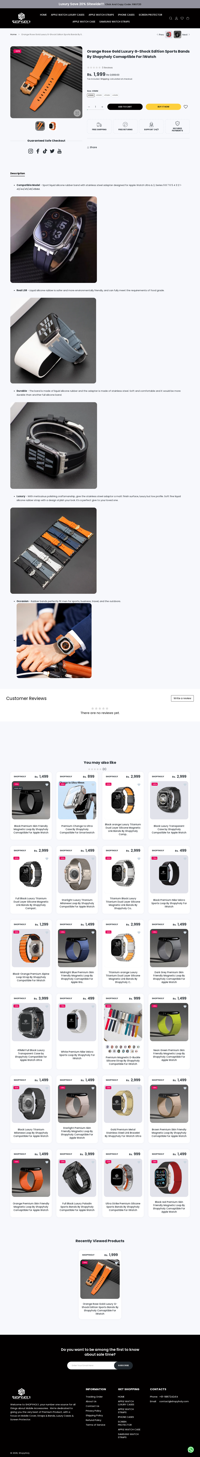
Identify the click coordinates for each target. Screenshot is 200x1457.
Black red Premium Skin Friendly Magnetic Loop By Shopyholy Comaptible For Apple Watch (169, 1206)
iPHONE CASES (126, 1417)
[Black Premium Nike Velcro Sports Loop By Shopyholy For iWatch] (169, 874)
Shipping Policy (94, 1415)
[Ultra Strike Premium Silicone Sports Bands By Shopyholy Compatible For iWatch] (123, 1178)
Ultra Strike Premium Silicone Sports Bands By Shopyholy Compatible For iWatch (123, 1207)
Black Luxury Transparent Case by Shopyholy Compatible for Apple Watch (169, 829)
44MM (115, 95)
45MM (107, 95)
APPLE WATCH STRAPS (126, 1411)
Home (13, 34)
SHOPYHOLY (20, 777)
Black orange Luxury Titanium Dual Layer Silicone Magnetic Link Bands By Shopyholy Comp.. (123, 829)
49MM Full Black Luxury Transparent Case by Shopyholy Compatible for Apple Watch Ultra (31, 1055)
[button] (72, 82)
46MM (99, 95)
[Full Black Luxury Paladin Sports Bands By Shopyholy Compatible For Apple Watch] (77, 1178)
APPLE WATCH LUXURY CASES (126, 1403)
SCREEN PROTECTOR (125, 1423)
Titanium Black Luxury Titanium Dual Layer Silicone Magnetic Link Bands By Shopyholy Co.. (123, 903)
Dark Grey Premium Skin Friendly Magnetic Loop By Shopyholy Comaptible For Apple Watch (169, 977)
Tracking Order (94, 1396)
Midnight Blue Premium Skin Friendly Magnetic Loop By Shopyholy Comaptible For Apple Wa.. (77, 977)
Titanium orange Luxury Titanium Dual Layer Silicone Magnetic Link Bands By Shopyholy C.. (123, 977)
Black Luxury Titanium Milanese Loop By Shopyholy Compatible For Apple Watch (30, 1133)
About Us (91, 1401)
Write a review (182, 698)
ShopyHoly (24, 1453)
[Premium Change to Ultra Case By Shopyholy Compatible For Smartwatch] (77, 800)
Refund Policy (93, 1420)
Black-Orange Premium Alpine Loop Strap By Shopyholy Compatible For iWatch (31, 977)
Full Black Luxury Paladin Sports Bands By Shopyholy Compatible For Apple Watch (77, 1207)
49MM (91, 95)
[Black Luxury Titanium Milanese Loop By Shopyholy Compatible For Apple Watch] (31, 1104)
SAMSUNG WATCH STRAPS (128, 1435)
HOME (121, 1396)
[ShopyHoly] (21, 18)
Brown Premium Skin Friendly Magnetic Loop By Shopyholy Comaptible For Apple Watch (169, 1133)
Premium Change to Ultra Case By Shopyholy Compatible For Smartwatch (77, 829)
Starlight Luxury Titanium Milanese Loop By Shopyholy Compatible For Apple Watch (77, 903)
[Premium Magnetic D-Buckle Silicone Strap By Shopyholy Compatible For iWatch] (123, 1022)
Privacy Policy (93, 1410)
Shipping (104, 79)
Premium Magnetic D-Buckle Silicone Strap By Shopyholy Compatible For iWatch (123, 1060)
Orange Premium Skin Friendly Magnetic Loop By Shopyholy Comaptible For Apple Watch (31, 1207)
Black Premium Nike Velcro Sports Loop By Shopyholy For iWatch (169, 903)
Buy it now (163, 106)
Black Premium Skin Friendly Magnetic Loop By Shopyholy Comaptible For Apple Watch (30, 829)
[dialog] (171, 18)
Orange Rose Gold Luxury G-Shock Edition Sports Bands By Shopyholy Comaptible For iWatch (100, 1308)
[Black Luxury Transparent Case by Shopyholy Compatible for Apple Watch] (169, 800)
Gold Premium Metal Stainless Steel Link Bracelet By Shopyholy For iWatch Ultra (123, 1133)
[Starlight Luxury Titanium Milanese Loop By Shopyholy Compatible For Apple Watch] (77, 874)
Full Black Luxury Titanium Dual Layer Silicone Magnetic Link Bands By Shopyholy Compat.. (31, 903)
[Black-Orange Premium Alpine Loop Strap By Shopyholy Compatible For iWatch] (31, 948)
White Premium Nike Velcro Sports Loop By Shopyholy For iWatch (77, 1055)
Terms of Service (95, 1424)
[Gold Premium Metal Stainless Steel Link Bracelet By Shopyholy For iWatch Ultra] (123, 1104)
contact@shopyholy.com (174, 1401)
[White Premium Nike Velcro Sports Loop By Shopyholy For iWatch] (77, 1022)
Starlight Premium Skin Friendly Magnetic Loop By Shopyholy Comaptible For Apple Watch (77, 1132)
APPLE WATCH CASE (129, 1429)
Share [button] (93, 147)
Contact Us (92, 1406)
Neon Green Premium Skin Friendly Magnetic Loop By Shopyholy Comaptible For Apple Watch (169, 1055)
